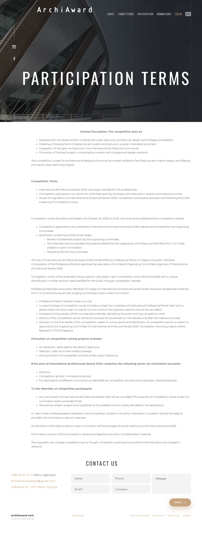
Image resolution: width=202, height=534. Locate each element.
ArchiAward (64, 10)
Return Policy (174, 515)
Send (178, 502)
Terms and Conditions (140, 515)
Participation (145, 14)
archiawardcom (22, 515)
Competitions (126, 14)
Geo (188, 14)
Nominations (164, 14)
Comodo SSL (78, 515)
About (111, 14)
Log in (178, 14)
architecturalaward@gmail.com (33, 480)
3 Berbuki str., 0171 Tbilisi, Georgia (34, 486)
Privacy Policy (158, 515)
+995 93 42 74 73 (22, 474)
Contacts (187, 515)
